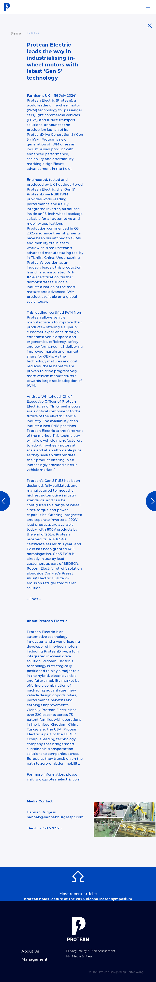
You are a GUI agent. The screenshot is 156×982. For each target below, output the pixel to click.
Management (34, 960)
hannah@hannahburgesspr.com (55, 817)
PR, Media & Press (79, 956)
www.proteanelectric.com (58, 779)
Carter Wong (135, 971)
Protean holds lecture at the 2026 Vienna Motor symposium (78, 899)
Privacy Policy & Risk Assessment (91, 951)
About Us (30, 951)
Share (16, 33)
